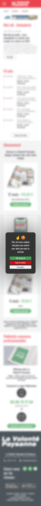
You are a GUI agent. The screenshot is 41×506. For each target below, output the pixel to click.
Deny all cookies (20, 262)
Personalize (20, 267)
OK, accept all (20, 258)
